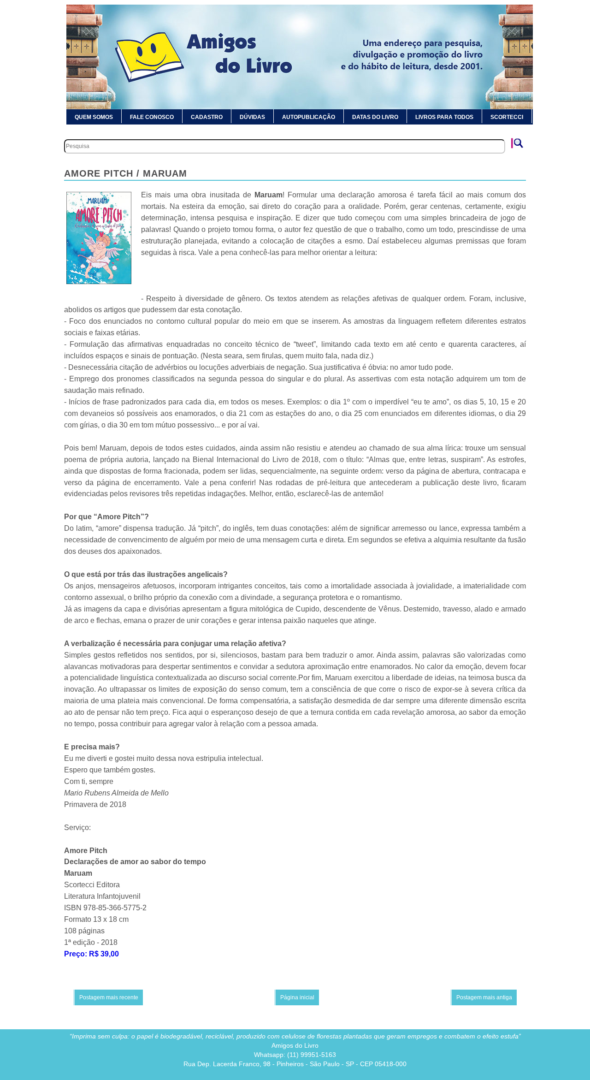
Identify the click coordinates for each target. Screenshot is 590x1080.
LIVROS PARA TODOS (444, 117)
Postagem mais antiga (484, 997)
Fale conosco (152, 117)
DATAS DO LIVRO (375, 117)
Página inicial (297, 997)
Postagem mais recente (108, 997)
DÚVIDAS (252, 117)
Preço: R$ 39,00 (91, 954)
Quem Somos (94, 117)
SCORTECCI (506, 117)
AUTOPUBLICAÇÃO (308, 117)
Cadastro (207, 117)
